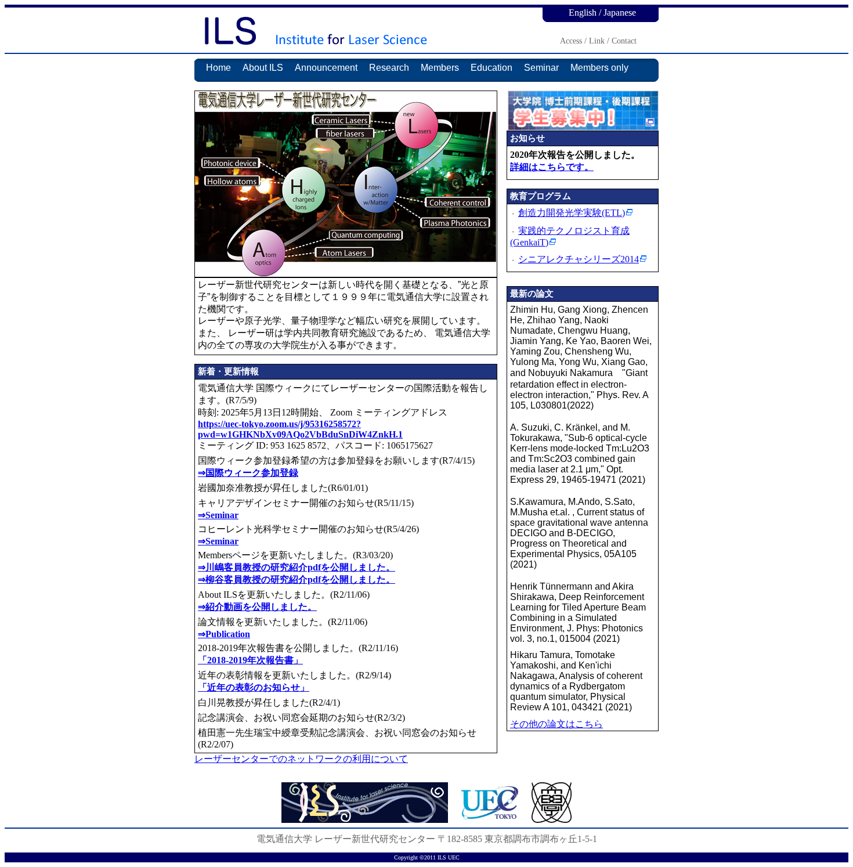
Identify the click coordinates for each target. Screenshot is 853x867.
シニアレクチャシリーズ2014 (578, 259)
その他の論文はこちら (556, 724)
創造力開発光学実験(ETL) (571, 213)
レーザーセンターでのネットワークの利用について (301, 759)
